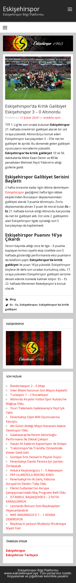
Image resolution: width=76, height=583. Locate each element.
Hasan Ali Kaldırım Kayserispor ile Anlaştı (38, 444)
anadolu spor (52, 117)
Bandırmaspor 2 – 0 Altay (27, 386)
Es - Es (14, 304)
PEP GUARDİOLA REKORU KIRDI (32, 475)
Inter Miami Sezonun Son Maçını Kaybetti (38, 390)
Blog (13, 299)
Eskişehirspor (21, 9)
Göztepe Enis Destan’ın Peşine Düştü (35, 457)
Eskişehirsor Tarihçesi (22, 555)
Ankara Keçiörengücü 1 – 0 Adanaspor (36, 470)
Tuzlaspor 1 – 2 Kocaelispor (29, 395)
